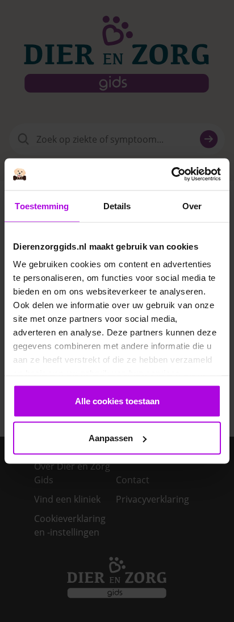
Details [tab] (117, 205)
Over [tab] (192, 205)
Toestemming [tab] (42, 205)
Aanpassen (111, 438)
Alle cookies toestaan (117, 400)
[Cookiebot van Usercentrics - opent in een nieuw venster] (171, 174)
